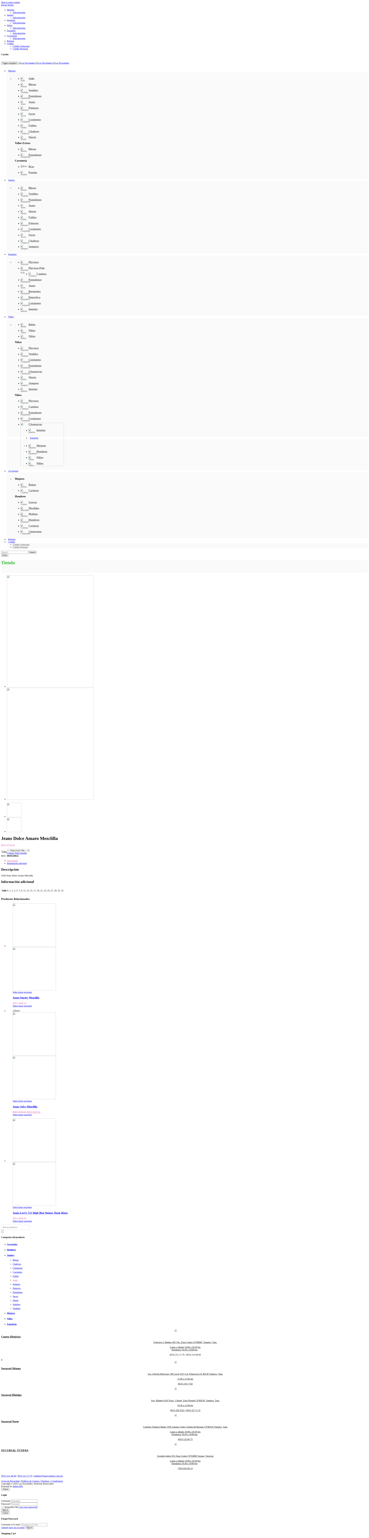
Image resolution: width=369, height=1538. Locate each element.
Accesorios (12, 36)
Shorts (15, 1300)
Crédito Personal (20, 49)
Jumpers (16, 1284)
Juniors (10, 15)
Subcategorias (19, 12)
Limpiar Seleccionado (17, 853)
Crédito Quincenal (21, 46)
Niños (9, 25)
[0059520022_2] (50, 799)
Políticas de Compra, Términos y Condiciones (42, 1481)
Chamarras (17, 1268)
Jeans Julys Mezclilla (25, 1106)
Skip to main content (10, 2)
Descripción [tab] (12, 861)
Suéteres (16, 1304)
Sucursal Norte (10, 1421)
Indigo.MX (18, 1486)
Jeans (15, 1280)
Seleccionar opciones (22, 992)
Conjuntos (17, 1272)
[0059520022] (50, 686)
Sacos (15, 1296)
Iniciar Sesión (7, 5)
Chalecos (17, 1264)
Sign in (5, 1510)
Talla (4, 851)
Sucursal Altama (11, 1368)
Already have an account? (13, 1527)
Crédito (10, 43)
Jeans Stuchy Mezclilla (26, 997)
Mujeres (10, 10)
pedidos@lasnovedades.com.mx (48, 1476)
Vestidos (16, 1308)
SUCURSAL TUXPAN (14, 1450)
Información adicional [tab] (17, 863)
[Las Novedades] (44, 63)
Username (5, 1501)
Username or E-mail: (10, 1524)
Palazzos (17, 1288)
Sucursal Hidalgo (11, 1394)
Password (5, 1504)
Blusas (16, 1260)
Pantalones (17, 1292)
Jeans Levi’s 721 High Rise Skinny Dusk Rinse (40, 1212)
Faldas (16, 1276)
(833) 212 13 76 (24, 1476)
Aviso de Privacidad (10, 1481)
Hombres (11, 20)
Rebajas (10, 41)
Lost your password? (28, 1507)
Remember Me (11, 1507)
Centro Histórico (11, 1336)
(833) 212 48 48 (8, 1476)
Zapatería (11, 30)
